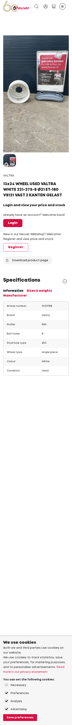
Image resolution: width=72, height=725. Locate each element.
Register (15, 247)
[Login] (45, 6)
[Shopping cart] (53, 6)
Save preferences (20, 717)
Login (13, 222)
